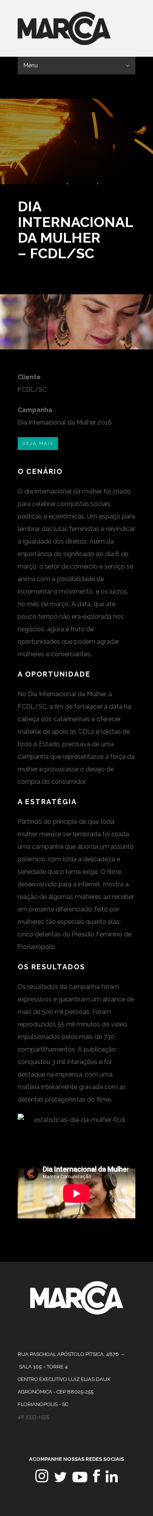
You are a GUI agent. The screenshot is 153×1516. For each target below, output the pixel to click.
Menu (31, 65)
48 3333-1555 (33, 1417)
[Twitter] (60, 1480)
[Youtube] (79, 1480)
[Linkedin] (112, 1480)
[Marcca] (76, 1312)
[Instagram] (42, 1480)
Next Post (128, 201)
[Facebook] (96, 1480)
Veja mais (37, 443)
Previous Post (117, 201)
